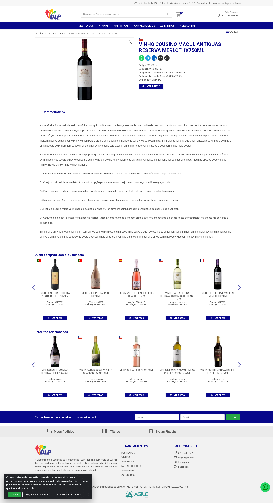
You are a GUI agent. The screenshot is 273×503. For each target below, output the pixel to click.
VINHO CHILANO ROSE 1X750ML (137, 370)
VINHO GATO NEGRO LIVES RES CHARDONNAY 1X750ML (95, 372)
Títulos (114, 431)
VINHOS (125, 457)
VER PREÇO (153, 86)
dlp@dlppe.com (186, 457)
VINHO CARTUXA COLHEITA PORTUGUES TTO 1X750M (55, 294)
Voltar (233, 32)
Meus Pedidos (63, 431)
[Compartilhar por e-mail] (160, 58)
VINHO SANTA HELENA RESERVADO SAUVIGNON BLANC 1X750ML (177, 296)
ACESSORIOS (128, 474)
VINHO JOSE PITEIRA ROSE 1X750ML (96, 294)
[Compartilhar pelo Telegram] (148, 58)
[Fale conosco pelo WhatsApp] (265, 487)
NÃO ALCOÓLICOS (131, 466)
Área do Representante (228, 3)
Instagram (183, 462)
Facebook (183, 466)
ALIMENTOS (127, 470)
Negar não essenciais (37, 494)
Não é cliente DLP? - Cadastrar (190, 3)
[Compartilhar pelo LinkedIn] (154, 58)
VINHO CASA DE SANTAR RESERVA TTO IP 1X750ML (55, 372)
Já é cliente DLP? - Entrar (152, 3)
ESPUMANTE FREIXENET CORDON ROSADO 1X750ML (136, 294)
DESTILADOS (128, 452)
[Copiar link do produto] (167, 58)
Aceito (14, 494)
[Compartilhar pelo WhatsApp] (141, 58)
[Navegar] (33, 287)
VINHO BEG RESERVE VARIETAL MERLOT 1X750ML (218, 294)
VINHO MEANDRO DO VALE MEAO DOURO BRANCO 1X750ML (177, 372)
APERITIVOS (127, 461)
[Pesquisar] (168, 14)
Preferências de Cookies (69, 494)
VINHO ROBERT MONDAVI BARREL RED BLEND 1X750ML (218, 372)
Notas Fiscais (165, 431)
